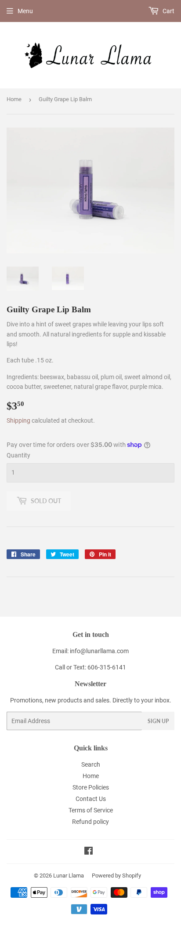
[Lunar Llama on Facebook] (88, 852)
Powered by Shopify (116, 875)
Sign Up (158, 721)
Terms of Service (91, 810)
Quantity (18, 455)
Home (14, 99)
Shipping (18, 420)
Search (90, 764)
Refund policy (90, 821)
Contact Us (91, 798)
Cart (167, 11)
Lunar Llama (68, 875)
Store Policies (90, 787)
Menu (25, 11)
